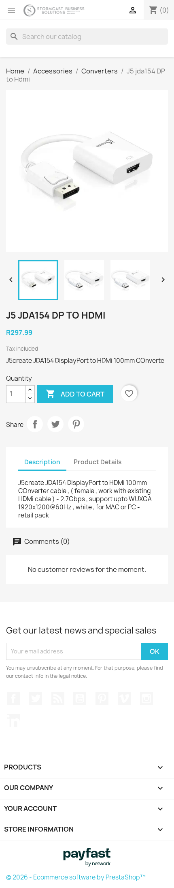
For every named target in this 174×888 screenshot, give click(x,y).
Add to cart (75, 394)
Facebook (13, 698)
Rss (57, 698)
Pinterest (76, 424)
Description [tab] (42, 462)
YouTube (79, 698)
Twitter (35, 698)
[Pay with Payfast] (87, 856)
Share (35, 424)
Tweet (55, 424)
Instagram (146, 698)
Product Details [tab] (97, 462)
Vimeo (124, 698)
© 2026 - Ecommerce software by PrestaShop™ (76, 877)
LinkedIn (13, 720)
